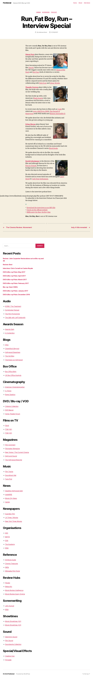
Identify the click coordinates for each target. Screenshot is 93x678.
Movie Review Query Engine (15, 594)
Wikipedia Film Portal (12, 571)
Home (75, 3)
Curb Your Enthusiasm (40, 179)
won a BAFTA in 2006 (40, 111)
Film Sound (9, 640)
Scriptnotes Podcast (12, 310)
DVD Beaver (9, 410)
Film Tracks (9, 471)
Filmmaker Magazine (12, 448)
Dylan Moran (30, 124)
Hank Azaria (38, 98)
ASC (6, 533)
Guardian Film (10, 514)
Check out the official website (37, 210)
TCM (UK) (8, 429)
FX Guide (8, 660)
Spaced (31, 68)
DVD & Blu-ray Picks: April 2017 (14, 276)
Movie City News (11, 498)
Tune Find (8, 479)
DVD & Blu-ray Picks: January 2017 (15, 291)
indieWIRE (8, 494)
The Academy (10, 544)
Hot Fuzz (36, 72)
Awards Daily (9, 329)
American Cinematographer (15, 387)
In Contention (10, 333)
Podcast (54, 12)
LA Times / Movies (11, 517)
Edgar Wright (55, 83)
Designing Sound (11, 637)
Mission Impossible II (57, 114)
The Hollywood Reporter (13, 460)
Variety (7, 502)
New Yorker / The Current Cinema (17, 452)
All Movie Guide (10, 560)
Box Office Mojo (10, 371)
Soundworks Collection (13, 644)
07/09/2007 (54, 32)
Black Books (53, 148)
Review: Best (7, 264)
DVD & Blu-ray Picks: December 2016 (16, 294)
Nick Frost (42, 83)
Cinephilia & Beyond (12, 348)
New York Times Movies (13, 521)
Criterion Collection (11, 406)
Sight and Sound (11, 456)
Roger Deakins (10, 394)
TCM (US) (8, 433)
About (80, 3)
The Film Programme (12, 314)
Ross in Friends (30, 166)
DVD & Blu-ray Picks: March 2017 (15, 279)
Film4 (7, 425)
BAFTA (7, 537)
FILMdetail (7, 3)
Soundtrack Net (10, 475)
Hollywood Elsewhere (12, 352)
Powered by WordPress (23, 674)
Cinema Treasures (11, 563)
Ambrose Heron (43, 32)
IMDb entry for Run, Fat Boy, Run (38, 212)
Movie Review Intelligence (14, 590)
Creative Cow (10, 656)
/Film (7, 345)
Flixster (7, 583)
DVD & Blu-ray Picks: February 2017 (16, 283)
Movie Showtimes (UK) (13, 621)
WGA (7, 548)
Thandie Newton (31, 87)
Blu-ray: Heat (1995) (10, 287)
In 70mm (8, 391)
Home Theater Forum (12, 414)
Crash (60, 109)
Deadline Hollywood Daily (14, 491)
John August (9, 606)
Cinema (38, 12)
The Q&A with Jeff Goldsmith (15, 317)
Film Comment (10, 445)
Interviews (87, 3)
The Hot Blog (9, 356)
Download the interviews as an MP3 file (41, 208)
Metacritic (8, 586)
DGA (6, 540)
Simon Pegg (29, 54)
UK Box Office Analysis (13, 375)
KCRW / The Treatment (13, 306)
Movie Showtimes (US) (13, 625)
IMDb (7, 567)
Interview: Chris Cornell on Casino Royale (18, 268)
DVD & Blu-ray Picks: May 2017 (14, 272)
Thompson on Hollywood (14, 360)
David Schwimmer (32, 161)
